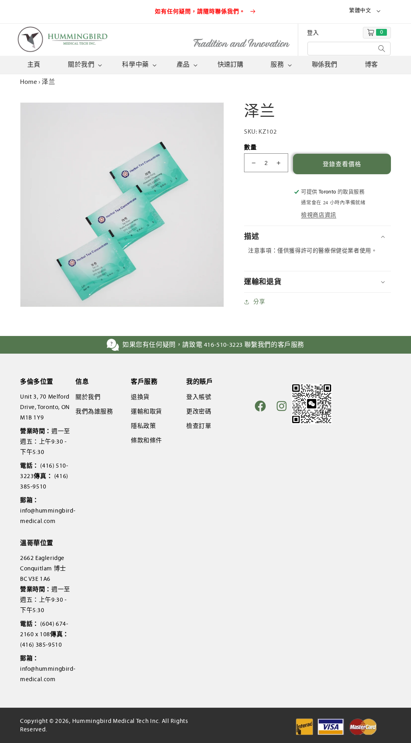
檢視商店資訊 (318, 215)
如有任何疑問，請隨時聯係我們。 (201, 11)
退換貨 (140, 397)
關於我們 (87, 397)
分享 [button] (259, 301)
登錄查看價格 (342, 164)
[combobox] (349, 48)
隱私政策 (143, 426)
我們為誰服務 (94, 411)
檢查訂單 (198, 426)
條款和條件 (146, 440)
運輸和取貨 (146, 411)
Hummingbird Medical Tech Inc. (116, 721)
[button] (84, 65)
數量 (250, 147)
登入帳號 (198, 397)
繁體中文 (360, 10)
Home (28, 81)
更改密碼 (198, 411)
